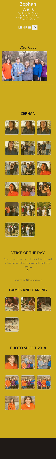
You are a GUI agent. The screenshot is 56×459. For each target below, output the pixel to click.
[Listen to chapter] (28, 270)
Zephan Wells (28, 6)
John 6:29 (28, 267)
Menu (22, 27)
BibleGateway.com (34, 280)
